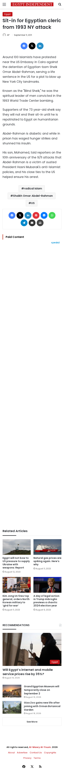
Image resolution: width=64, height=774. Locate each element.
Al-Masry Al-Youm (40, 747)
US (33, 203)
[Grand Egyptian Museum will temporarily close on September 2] (12, 691)
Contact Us (36, 752)
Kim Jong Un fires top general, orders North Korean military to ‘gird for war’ (16, 600)
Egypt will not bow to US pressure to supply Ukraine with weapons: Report (16, 562)
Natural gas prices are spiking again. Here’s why (47, 561)
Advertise (22, 752)
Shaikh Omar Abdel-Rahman (33, 196)
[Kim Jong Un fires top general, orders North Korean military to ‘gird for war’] (17, 585)
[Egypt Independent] (32, 4)
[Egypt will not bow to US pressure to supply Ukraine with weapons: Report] (17, 547)
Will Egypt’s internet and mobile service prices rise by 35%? (28, 672)
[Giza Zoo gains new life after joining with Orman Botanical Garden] (12, 707)
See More (32, 721)
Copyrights (50, 752)
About (11, 752)
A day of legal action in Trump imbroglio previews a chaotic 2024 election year (46, 600)
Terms (37, 758)
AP (8, 35)
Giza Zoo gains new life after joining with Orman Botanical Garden (42, 706)
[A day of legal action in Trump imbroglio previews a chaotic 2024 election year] (47, 585)
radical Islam (33, 188)
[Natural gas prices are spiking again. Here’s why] (47, 547)
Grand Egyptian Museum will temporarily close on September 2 (41, 690)
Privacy (27, 758)
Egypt (7, 14)
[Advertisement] (32, 386)
